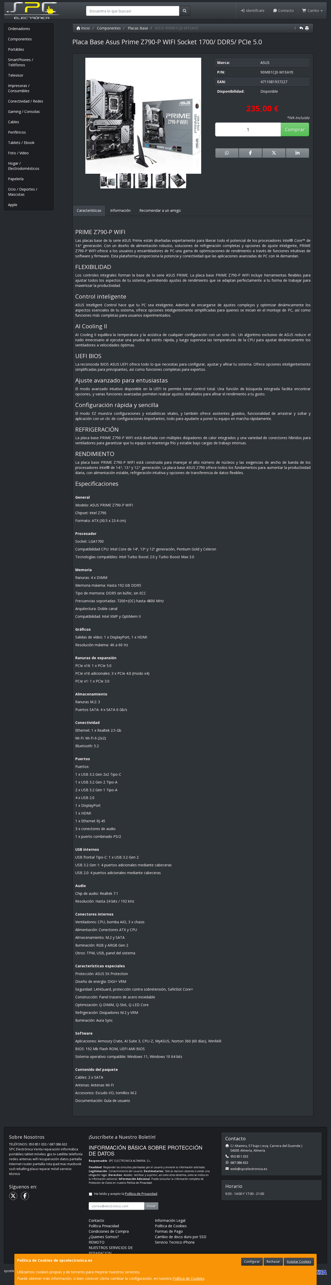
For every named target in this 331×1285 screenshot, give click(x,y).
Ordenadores (19, 28)
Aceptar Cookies (299, 1261)
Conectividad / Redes (25, 101)
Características (89, 210)
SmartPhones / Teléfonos (20, 62)
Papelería (16, 178)
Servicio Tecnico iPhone (175, 1242)
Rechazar (273, 1261)
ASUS (264, 62)
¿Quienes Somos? (104, 1236)
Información (120, 210)
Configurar (252, 1261)
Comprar (295, 129)
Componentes (20, 39)
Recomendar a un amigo (160, 210)
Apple (12, 204)
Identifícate (255, 10)
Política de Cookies (188, 1278)
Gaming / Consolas (24, 111)
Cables (13, 121)
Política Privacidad (104, 1225)
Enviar (151, 1206)
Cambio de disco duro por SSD (180, 1236)
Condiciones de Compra (109, 1231)
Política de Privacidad (139, 1183)
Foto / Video (18, 152)
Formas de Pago (169, 1231)
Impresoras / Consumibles (18, 88)
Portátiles (16, 49)
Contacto (285, 10)
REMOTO (96, 1242)
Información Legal (170, 1220)
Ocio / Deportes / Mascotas (22, 192)
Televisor (15, 75)
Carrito (313, 10)
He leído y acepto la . (126, 1194)
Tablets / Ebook (21, 142)
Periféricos (17, 132)
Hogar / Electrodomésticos (23, 166)
